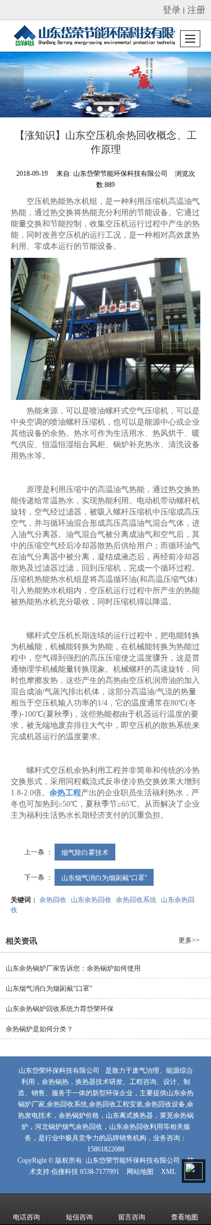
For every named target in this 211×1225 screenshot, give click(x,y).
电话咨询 (26, 1217)
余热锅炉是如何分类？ (39, 1029)
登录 (172, 9)
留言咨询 (131, 1217)
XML (168, 1172)
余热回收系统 (136, 899)
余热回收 (52, 899)
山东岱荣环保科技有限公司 (59, 1070)
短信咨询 (79, 1217)
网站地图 (140, 1172)
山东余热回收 (91, 899)
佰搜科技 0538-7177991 (85, 1172)
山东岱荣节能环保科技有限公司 (133, 1160)
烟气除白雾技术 (85, 852)
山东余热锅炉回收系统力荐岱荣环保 (60, 1009)
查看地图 (184, 1217)
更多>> (189, 940)
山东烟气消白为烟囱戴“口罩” (104, 877)
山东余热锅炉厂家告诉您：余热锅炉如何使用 (73, 968)
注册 (196, 9)
